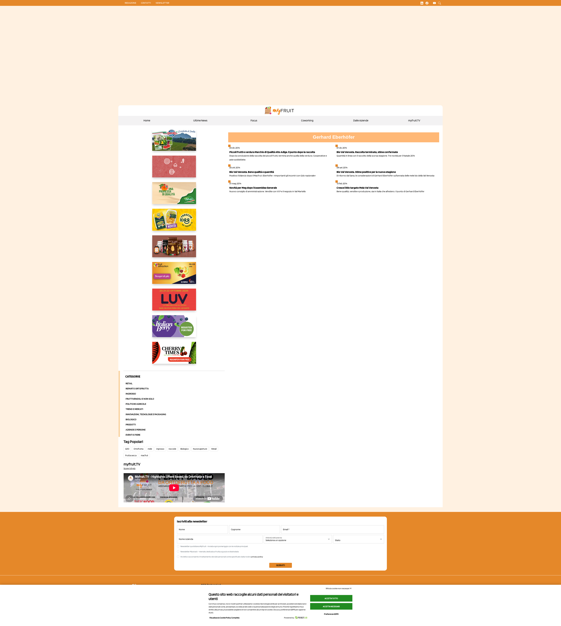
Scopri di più (129, 468)
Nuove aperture (200, 449)
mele (150, 449)
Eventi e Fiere (133, 434)
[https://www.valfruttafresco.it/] (174, 195)
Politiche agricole (136, 404)
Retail (129, 383)
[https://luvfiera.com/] (174, 302)
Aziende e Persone (136, 429)
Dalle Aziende (360, 120)
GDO (127, 449)
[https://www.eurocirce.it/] (174, 142)
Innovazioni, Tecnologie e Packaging (146, 414)
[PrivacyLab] (300, 617)
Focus (254, 120)
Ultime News (200, 120)
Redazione (130, 2)
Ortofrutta (138, 449)
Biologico (131, 419)
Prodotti (131, 424)
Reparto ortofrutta (137, 388)
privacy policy (257, 557)
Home (146, 120)
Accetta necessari (331, 606)
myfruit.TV (414, 120)
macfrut (144, 455)
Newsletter (162, 2)
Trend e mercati (134, 409)
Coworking (307, 120)
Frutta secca (130, 455)
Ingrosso (131, 393)
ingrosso (160, 449)
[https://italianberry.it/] (174, 328)
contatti (146, 2)
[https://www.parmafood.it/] (174, 222)
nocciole (172, 449)
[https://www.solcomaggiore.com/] (174, 168)
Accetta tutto (331, 598)
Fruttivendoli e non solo (140, 398)
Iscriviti (280, 565)
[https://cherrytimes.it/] (174, 355)
